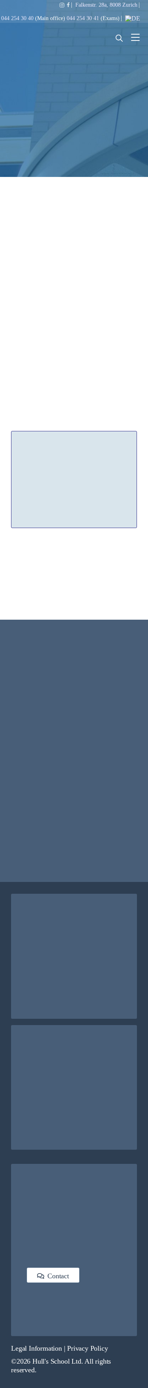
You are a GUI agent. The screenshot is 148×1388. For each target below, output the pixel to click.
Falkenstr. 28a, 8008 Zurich (106, 5)
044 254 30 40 (18, 18)
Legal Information (36, 1348)
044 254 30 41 (83, 18)
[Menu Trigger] (135, 37)
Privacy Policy (87, 1348)
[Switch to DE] (132, 18)
